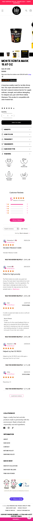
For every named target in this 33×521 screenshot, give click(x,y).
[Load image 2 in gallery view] (16, 54)
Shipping (3, 71)
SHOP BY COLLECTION (10, 466)
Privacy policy (22, 508)
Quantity (4, 112)
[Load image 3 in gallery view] (25, 54)
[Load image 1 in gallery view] (8, 54)
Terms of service (10, 510)
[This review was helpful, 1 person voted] (25, 365)
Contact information (23, 510)
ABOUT (6, 439)
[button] (16, 519)
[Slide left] (2, 54)
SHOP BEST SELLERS (10, 469)
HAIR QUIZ (7, 443)
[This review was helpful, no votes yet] (24, 259)
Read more (16, 289)
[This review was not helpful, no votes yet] (28, 259)
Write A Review (17, 220)
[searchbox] (9, 228)
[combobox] (22, 233)
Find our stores (9, 473)
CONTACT (7, 447)
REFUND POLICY (9, 450)
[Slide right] (31, 54)
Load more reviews (16, 396)
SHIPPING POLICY (9, 454)
